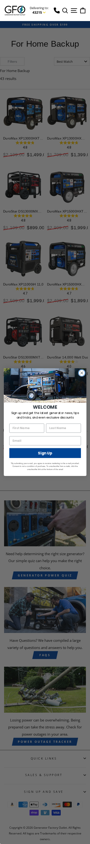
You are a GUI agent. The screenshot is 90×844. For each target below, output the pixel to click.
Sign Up (45, 452)
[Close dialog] (81, 373)
